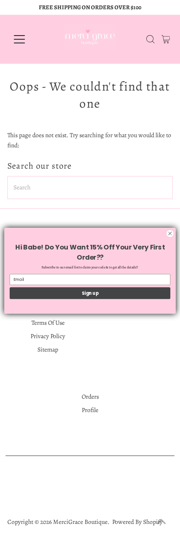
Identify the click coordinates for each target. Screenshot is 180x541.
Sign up (90, 293)
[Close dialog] (170, 233)
